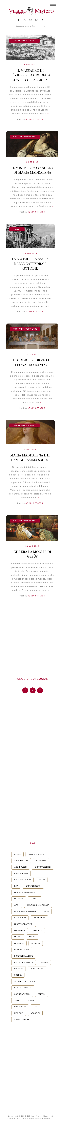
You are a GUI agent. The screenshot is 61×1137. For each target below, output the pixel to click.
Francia (34, 899)
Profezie (18, 969)
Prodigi (44, 962)
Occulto (35, 943)
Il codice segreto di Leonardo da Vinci (32, 362)
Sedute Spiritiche (22, 988)
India (46, 912)
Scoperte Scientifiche (25, 981)
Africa (17, 854)
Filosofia (18, 899)
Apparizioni (41, 861)
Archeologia (20, 867)
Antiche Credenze (37, 854)
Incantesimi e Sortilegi (25, 912)
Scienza (18, 975)
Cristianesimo (21, 873)
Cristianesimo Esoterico (24, 41)
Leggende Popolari (23, 924)
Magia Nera (19, 931)
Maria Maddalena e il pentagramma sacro (30, 457)
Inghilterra (39, 918)
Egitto (42, 880)
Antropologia (21, 861)
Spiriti (17, 1001)
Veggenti (35, 1013)
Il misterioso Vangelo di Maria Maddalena (32, 170)
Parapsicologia (21, 950)
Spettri (41, 994)
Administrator (34, 119)
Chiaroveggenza (43, 867)
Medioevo (37, 931)
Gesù (16, 905)
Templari (17, 229)
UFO (35, 1007)
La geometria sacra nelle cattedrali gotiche (30, 263)
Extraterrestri (33, 886)
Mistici (32, 937)
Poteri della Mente (23, 956)
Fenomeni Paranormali (25, 892)
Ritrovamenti (37, 969)
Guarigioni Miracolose (38, 905)
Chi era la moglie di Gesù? (32, 553)
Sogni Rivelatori (22, 994)
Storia (31, 1001)
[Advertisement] (30, 638)
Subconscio (20, 1007)
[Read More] (47, 113)
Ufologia (18, 1013)
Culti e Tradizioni (22, 880)
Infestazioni (20, 918)
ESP (16, 886)
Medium (17, 937)
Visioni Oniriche (21, 1020)
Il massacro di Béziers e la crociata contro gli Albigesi (30, 75)
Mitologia (19, 943)
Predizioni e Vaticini (23, 962)
